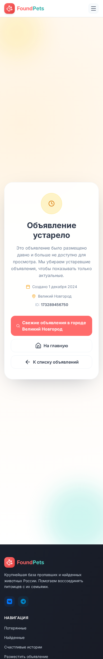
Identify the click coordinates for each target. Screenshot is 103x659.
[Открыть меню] (93, 8)
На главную (56, 345)
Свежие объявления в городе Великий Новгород (54, 326)
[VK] (9, 601)
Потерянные (15, 628)
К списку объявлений (56, 362)
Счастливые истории (23, 647)
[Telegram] (23, 601)
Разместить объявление (26, 656)
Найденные (14, 637)
